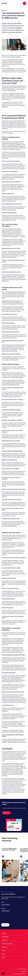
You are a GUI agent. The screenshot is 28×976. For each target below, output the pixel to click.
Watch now (6, 812)
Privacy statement (22, 969)
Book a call (5, 924)
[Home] (4, 3)
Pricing (3, 950)
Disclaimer (23, 971)
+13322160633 (5, 904)
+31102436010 (5, 911)
